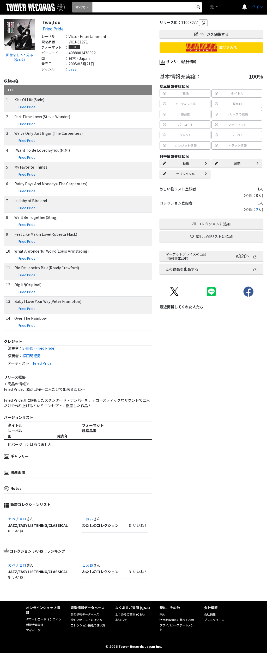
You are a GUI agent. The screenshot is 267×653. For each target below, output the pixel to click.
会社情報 (210, 614)
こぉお (87, 518)
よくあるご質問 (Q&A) (130, 614)
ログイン (255, 6)
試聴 (237, 163)
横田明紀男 (31, 355)
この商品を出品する (182, 269)
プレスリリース (214, 620)
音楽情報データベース (85, 614)
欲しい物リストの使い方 (86, 620)
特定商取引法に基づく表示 (177, 620)
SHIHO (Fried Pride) (39, 348)
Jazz (73, 69)
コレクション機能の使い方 (88, 625)
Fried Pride (53, 28)
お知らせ (121, 620)
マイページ (33, 630)
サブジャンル (185, 173)
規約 (162, 614)
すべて (80, 7)
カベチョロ (17, 518)
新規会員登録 (34, 625)
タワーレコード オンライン (43, 619)
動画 (186, 163)
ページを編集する (214, 34)
